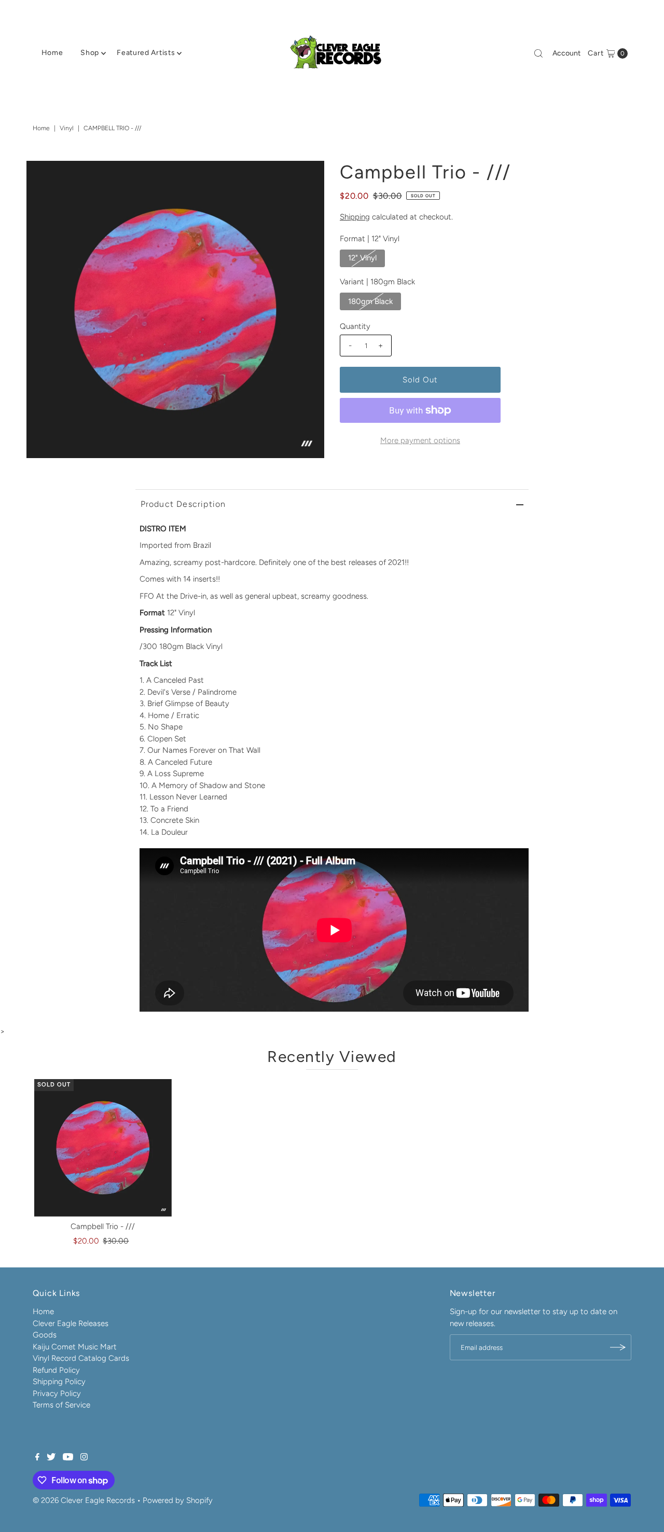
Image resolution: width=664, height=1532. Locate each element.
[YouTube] (68, 1458)
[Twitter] (51, 1458)
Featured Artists (146, 52)
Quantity (355, 326)
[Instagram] (84, 1458)
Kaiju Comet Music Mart (75, 1346)
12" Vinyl (362, 258)
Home (52, 52)
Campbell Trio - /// (103, 1226)
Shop (89, 52)
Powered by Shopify (178, 1500)
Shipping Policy (59, 1381)
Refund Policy (56, 1370)
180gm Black (370, 301)
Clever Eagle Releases (70, 1323)
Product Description (183, 504)
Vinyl (67, 128)
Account (566, 53)
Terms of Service (61, 1405)
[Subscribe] (618, 1347)
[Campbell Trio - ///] (102, 1147)
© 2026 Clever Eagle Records (84, 1500)
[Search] (538, 53)
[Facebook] (37, 1458)
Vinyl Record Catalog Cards (81, 1358)
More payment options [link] (420, 440)
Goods (45, 1335)
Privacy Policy (57, 1393)
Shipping (355, 217)
